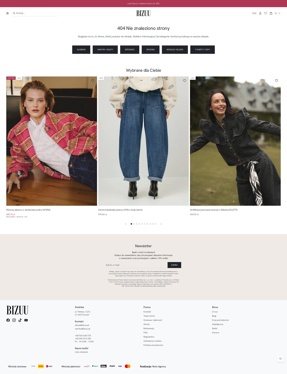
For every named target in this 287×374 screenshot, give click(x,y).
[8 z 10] (150, 224)
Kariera (215, 332)
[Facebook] (8, 320)
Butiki (214, 328)
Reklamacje (149, 328)
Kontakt (147, 311)
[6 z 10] (145, 224)
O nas (215, 311)
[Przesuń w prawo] (161, 224)
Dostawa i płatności (153, 320)
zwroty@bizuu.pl (82, 328)
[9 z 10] (153, 224)
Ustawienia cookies (153, 341)
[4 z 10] (139, 224)
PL (276, 13)
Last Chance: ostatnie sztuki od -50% (143, 3)
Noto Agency (159, 366)
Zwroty (147, 324)
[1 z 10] (131, 224)
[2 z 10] (134, 224)
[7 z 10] (147, 224)
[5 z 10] (142, 224)
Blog (214, 316)
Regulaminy (149, 336)
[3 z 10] (137, 224)
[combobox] (34, 13)
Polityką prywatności (134, 276)
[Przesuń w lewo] (125, 224)
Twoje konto (149, 316)
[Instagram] (14, 320)
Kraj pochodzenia (220, 320)
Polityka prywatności (153, 345)
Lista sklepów (81, 352)
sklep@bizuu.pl (82, 325)
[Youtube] (26, 320)
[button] (271, 13)
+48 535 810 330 (83, 338)
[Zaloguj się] (260, 13)
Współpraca (217, 324)
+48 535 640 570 (83, 335)
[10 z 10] (155, 224)
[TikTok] (20, 320)
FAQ (254, 13)
